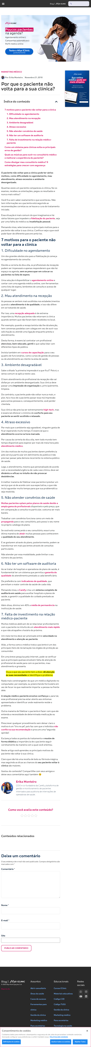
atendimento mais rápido (47, 627)
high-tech (48, 409)
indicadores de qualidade (34, 581)
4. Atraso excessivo (16, 126)
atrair (22, 533)
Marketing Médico (11, 72)
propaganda (7, 521)
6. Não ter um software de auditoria (25, 135)
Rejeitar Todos (80, 1042)
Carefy (22, 590)
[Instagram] (86, 991)
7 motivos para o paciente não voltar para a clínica (30, 109)
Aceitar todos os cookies (60, 1042)
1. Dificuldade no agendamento (23, 114)
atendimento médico (12, 446)
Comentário (8, 869)
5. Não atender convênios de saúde (25, 131)
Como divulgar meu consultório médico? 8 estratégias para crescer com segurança (26, 164)
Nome (5, 905)
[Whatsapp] (80, 991)
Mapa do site (5, 989)
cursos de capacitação (32, 352)
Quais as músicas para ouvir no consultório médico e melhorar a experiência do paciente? (31, 156)
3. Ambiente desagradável (20, 122)
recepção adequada (25, 313)
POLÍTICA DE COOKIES (59, 1037)
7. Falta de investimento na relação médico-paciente (29, 141)
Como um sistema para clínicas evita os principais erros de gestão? (30, 149)
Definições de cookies (11, 1042)
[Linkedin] (86, 996)
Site (3, 936)
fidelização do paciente (43, 218)
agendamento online (42, 280)
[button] (3, 4)
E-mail (5, 920)
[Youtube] (80, 996)
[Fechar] (87, 1030)
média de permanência (43, 605)
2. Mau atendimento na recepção (24, 118)
